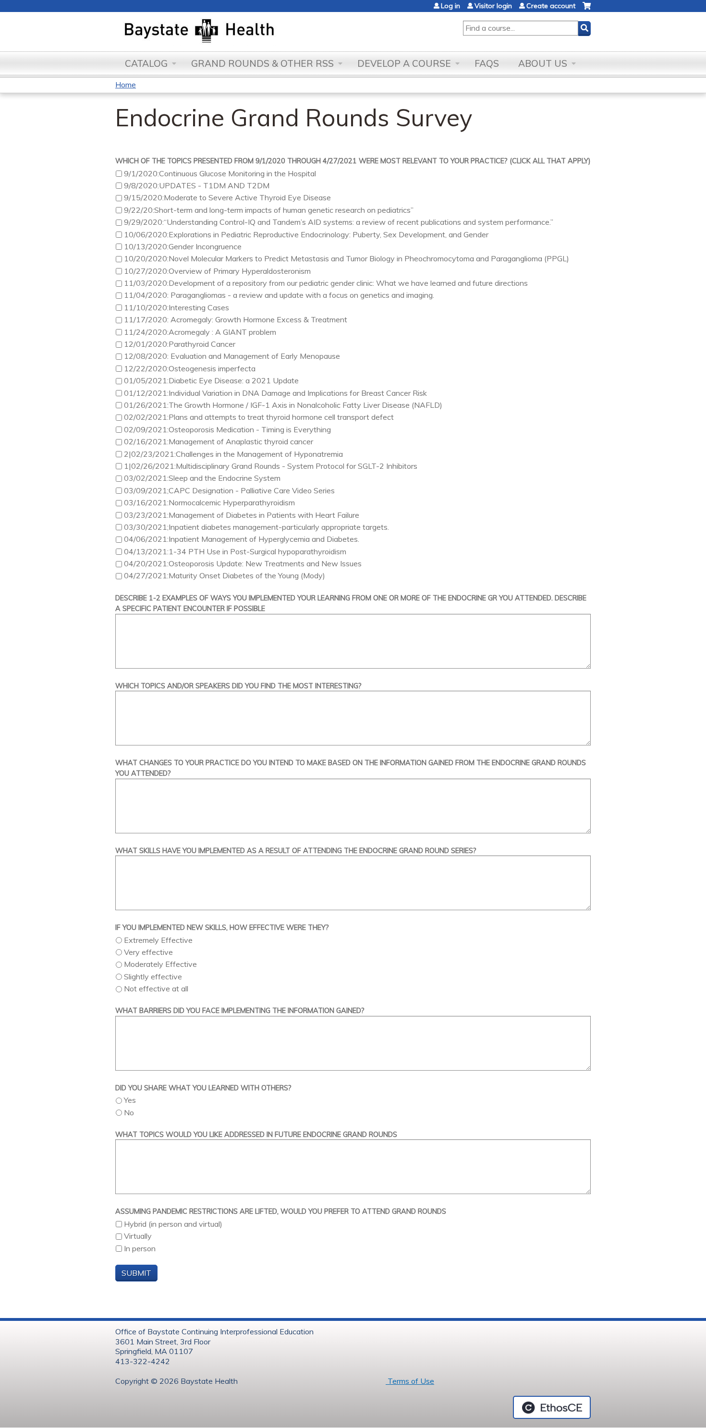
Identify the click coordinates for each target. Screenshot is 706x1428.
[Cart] (587, 9)
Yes (130, 1100)
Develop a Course (404, 63)
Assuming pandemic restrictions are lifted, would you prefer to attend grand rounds (280, 1211)
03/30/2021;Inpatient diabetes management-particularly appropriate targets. (256, 527)
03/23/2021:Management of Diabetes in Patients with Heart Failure (241, 515)
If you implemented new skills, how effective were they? (222, 927)
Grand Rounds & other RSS (262, 63)
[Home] (244, 31)
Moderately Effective (160, 964)
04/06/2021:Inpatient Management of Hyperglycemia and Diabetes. (241, 539)
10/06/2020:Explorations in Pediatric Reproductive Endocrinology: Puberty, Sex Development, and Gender (306, 234)
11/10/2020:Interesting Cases (176, 307)
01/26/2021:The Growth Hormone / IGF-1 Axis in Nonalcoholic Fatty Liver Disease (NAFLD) (283, 405)
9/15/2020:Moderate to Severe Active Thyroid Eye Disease (227, 197)
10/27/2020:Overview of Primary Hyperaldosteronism (217, 271)
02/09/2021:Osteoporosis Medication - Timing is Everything (227, 429)
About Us (542, 63)
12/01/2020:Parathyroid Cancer (179, 344)
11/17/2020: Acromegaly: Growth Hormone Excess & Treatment (235, 319)
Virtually (138, 1236)
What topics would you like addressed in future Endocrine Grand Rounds (256, 1134)
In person (140, 1248)
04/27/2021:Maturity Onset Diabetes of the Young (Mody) (224, 575)
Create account (550, 5)
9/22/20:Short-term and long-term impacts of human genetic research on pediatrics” (269, 210)
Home (125, 84)
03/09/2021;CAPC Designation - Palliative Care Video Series (229, 490)
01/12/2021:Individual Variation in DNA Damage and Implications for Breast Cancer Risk (275, 393)
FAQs (487, 63)
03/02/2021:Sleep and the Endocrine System (202, 478)
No (129, 1112)
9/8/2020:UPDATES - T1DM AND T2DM (196, 185)
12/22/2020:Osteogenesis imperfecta (190, 368)
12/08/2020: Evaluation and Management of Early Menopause (232, 356)
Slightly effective (153, 976)
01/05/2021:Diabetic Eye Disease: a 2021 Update (211, 380)
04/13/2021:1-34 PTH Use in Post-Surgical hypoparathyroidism (235, 551)
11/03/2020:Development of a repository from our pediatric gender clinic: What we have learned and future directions (326, 283)
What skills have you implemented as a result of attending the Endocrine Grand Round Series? (295, 850)
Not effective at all (156, 988)
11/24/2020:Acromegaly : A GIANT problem (200, 332)
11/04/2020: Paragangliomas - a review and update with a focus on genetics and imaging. (279, 295)
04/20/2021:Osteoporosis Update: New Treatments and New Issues (243, 563)
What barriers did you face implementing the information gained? (240, 1010)
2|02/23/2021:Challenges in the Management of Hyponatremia (233, 454)
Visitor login (493, 5)
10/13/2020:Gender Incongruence (183, 246)
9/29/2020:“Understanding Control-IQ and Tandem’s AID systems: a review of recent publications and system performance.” (338, 222)
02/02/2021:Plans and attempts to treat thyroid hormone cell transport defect (259, 417)
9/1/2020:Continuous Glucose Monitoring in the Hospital (220, 173)
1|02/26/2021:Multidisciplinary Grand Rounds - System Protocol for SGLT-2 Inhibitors (270, 466)
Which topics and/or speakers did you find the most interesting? (238, 686)
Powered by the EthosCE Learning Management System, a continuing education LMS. (552, 1407)
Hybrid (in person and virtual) (173, 1224)
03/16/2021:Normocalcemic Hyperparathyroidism (209, 502)
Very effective (148, 952)
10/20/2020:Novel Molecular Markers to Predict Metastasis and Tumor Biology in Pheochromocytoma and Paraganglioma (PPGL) (346, 258)
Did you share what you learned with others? (203, 1088)
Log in (450, 5)
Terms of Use (410, 1381)
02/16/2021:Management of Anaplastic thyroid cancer (218, 441)
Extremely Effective (158, 940)
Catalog (146, 63)
